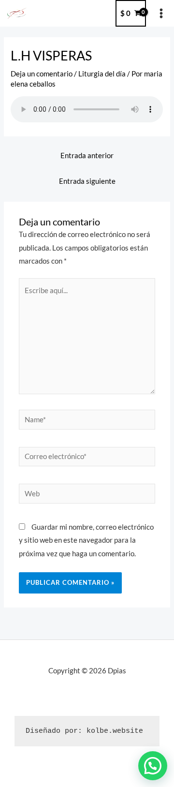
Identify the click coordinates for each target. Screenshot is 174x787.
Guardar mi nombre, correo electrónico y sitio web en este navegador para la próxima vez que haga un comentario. (86, 540)
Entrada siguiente (87, 181)
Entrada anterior (87, 155)
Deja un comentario (41, 74)
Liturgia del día (102, 74)
